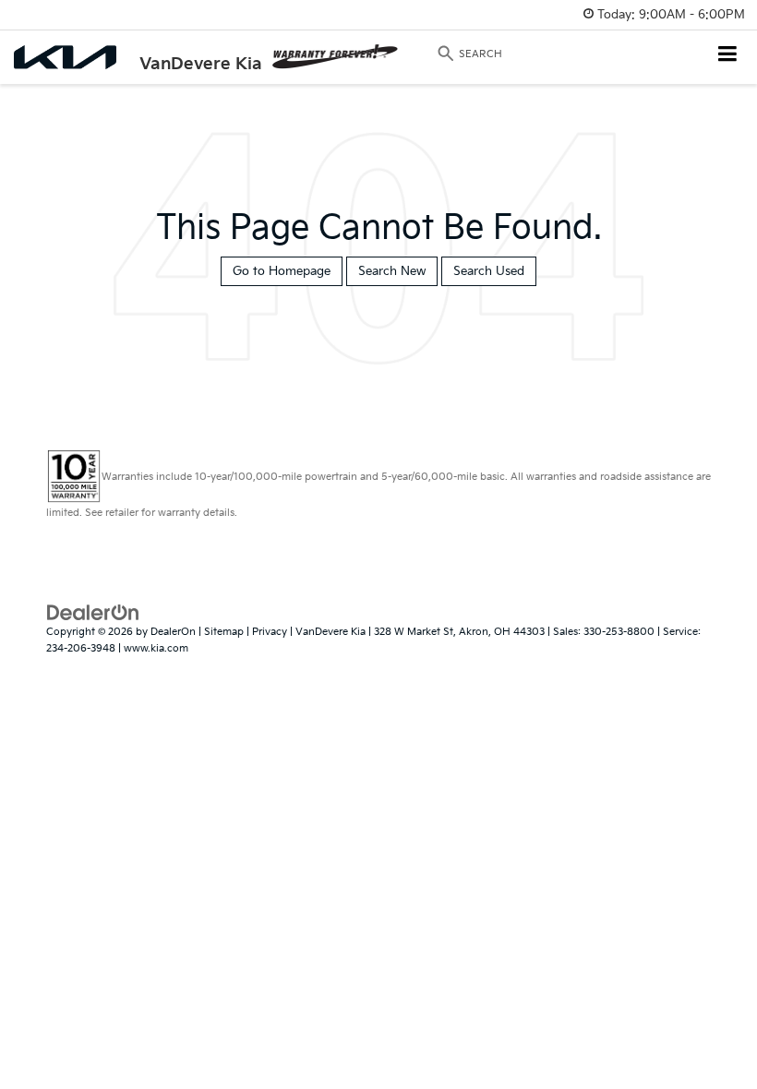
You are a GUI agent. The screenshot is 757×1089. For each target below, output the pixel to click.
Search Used (488, 271)
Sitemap (224, 632)
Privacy (269, 632)
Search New (392, 271)
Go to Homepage (281, 271)
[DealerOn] (93, 611)
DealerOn (173, 632)
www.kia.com (156, 648)
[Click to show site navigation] (728, 56)
